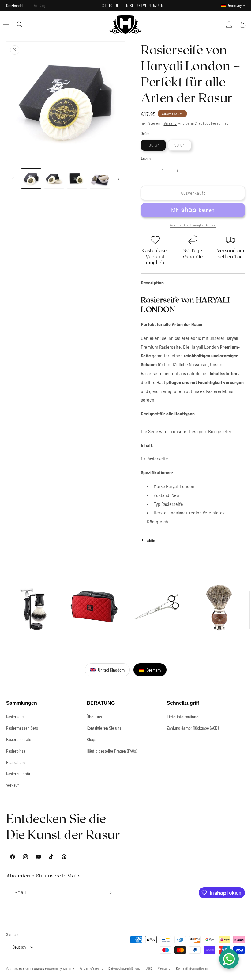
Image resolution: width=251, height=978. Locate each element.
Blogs (91, 739)
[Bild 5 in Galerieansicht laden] (100, 179)
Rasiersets (15, 716)
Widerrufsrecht (91, 968)
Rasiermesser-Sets (22, 727)
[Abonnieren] (109, 892)
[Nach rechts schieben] (119, 179)
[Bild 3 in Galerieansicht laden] (77, 179)
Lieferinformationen (183, 716)
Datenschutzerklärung (124, 968)
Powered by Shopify (59, 969)
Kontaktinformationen (192, 968)
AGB (149, 968)
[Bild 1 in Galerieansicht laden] (31, 179)
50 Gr (182, 146)
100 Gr (156, 146)
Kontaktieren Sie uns (104, 727)
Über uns (94, 716)
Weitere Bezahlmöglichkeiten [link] (193, 225)
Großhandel (14, 5)
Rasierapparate (18, 739)
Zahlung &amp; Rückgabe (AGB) (193, 727)
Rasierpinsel (16, 750)
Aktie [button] (151, 540)
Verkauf (12, 784)
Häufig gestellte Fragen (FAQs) (112, 750)
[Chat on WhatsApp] (229, 959)
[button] (19, 24)
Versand (170, 123)
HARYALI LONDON (31, 969)
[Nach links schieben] (13, 179)
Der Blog (38, 5)
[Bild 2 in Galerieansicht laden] (54, 179)
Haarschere (15, 762)
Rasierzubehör (18, 773)
